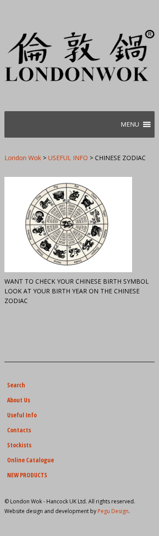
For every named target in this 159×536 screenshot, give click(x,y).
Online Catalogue (30, 460)
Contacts (19, 430)
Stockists (19, 445)
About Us (18, 400)
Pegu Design (113, 511)
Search (16, 385)
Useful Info (22, 415)
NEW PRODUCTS (27, 475)
